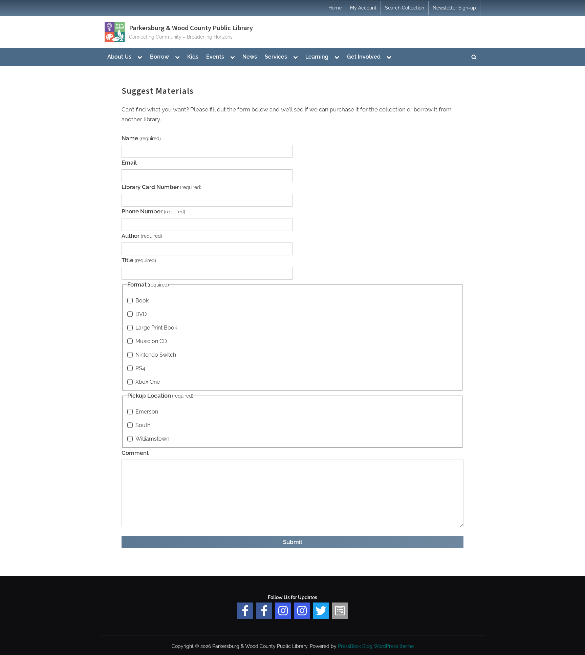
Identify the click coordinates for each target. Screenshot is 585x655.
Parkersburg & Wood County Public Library (191, 27)
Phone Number (153, 211)
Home (335, 7)
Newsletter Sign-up (454, 7)
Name (141, 138)
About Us (119, 57)
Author (142, 235)
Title (139, 260)
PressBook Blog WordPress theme (376, 646)
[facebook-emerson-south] (245, 611)
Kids (192, 57)
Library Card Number (161, 187)
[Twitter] (321, 611)
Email (129, 162)
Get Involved (364, 57)
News (249, 57)
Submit (292, 541)
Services (276, 57)
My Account (363, 7)
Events (215, 57)
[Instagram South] (302, 611)
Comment (135, 452)
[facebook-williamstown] (264, 611)
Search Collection (404, 7)
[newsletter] (340, 611)
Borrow (159, 57)
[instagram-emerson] (283, 611)
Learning (316, 57)
